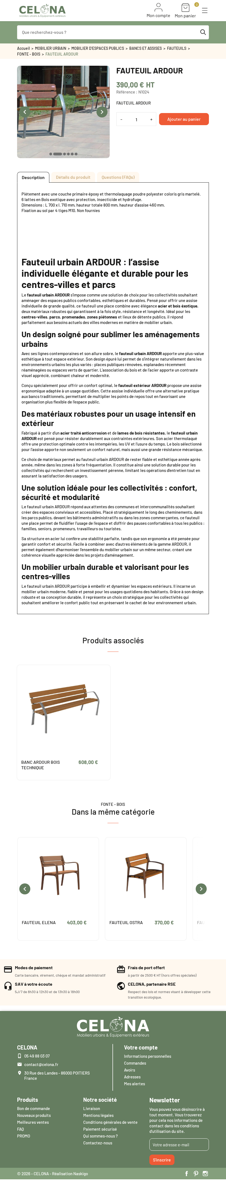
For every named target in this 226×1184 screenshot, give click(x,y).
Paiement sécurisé (100, 1129)
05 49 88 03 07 (37, 1055)
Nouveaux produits (34, 1115)
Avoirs (129, 1069)
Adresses (132, 1076)
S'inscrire (162, 1159)
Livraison (91, 1108)
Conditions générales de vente (110, 1122)
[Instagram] (205, 1173)
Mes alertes (134, 1083)
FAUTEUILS (176, 48)
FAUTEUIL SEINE (125, 922)
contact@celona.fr (41, 1064)
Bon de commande (33, 1108)
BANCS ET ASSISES (145, 48)
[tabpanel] (113, 398)
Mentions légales (98, 1115)
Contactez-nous (97, 1142)
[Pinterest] (196, 1173)
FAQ (20, 1129)
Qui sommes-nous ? (100, 1135)
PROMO (23, 1135)
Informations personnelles (147, 1056)
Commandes (135, 1063)
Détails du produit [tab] (73, 177)
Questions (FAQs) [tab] (118, 177)
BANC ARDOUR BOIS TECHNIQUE (40, 764)
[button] (204, 10)
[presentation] (24, 111)
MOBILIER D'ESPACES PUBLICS (97, 48)
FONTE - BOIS (28, 54)
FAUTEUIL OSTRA (38, 922)
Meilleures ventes (33, 1122)
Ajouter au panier (184, 119)
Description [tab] (33, 177)
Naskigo (80, 1173)
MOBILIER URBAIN (50, 48)
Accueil (23, 48)
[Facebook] (186, 1173)
